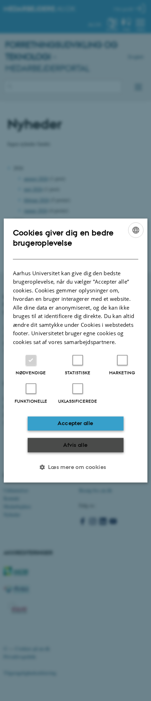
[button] (75, 467)
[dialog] (75, 350)
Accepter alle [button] (75, 423)
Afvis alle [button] (75, 444)
